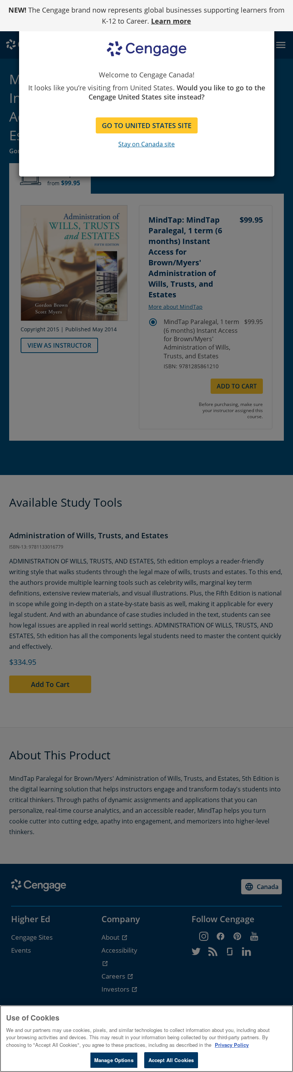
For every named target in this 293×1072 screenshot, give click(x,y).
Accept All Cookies (171, 1060)
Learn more (171, 21)
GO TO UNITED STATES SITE (147, 125)
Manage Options (114, 1060)
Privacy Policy (232, 1044)
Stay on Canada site (146, 144)
